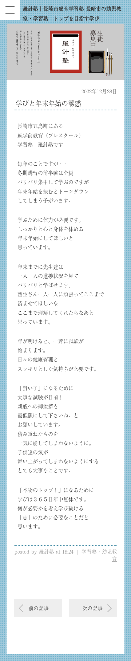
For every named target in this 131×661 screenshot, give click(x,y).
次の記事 (92, 607)
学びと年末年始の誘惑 (48, 103)
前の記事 (38, 607)
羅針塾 (46, 551)
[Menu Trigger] (10, 10)
